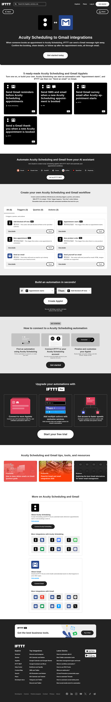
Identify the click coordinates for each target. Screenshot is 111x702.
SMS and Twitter (34, 670)
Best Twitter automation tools (66, 657)
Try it (50, 231)
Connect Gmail (39, 583)
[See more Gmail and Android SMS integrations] (39, 606)
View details (11, 231)
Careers (26, 694)
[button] (55, 365)
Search (17, 673)
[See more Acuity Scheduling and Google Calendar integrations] (55, 540)
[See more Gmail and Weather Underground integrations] (55, 597)
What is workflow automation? (66, 664)
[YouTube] (80, 694)
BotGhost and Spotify (36, 667)
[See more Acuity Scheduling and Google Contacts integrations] (72, 540)
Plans (85, 4)
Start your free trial (55, 434)
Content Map (19, 670)
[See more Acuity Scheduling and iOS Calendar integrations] (72, 549)
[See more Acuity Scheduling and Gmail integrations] (55, 549)
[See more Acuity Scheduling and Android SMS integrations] (39, 549)
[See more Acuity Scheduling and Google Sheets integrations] (39, 540)
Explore (77, 4)
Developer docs (20, 680)
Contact (45, 694)
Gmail (63, 37)
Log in (92, 4)
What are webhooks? (63, 670)
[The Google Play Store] (90, 656)
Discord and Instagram (36, 654)
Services (17, 654)
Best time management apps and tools (68, 660)
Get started (102, 4)
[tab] (9, 210)
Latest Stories (62, 651)
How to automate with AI (64, 654)
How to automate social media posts (68, 680)
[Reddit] (94, 694)
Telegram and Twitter (35, 680)
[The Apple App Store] (90, 651)
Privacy (52, 694)
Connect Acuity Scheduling (43, 526)
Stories (17, 657)
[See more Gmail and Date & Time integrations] (72, 597)
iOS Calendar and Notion (37, 657)
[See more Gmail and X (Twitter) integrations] (72, 606)
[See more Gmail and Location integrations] (55, 606)
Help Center (18, 667)
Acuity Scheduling (35, 37)
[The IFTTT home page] (6, 4)
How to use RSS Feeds (64, 667)
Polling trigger (70, 224)
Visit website (35, 521)
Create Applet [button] (55, 301)
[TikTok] (90, 694)
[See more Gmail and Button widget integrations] (39, 597)
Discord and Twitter (35, 683)
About (58, 694)
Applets (17, 660)
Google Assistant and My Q (37, 664)
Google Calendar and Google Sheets (40, 660)
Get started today (55, 55)
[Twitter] (85, 694)
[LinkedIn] (71, 694)
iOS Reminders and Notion (37, 673)
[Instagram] (76, 694)
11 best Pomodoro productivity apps (68, 673)
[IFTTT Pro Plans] (32, 222)
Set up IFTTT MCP (55, 177)
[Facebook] (66, 694)
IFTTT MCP (18, 664)
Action (17, 224)
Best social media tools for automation (68, 683)
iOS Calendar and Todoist (37, 676)
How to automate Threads (64, 676)
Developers (18, 694)
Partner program (36, 694)
